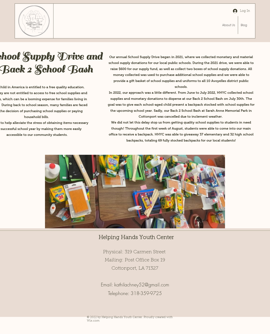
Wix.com (93, 320)
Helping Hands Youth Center (136, 237)
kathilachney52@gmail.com (141, 285)
